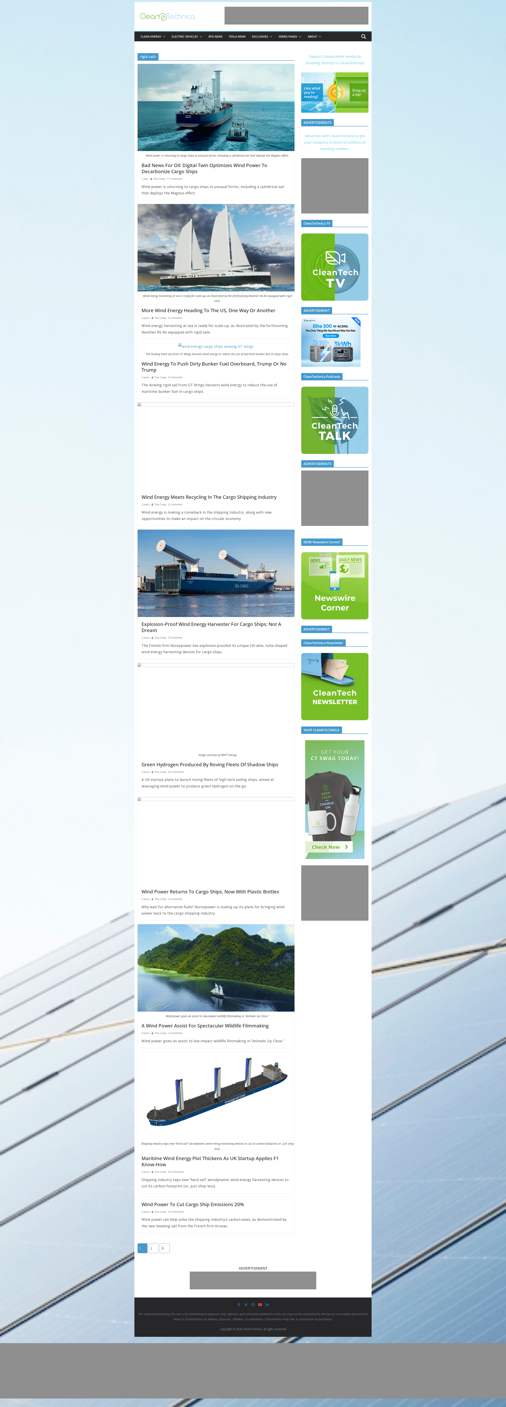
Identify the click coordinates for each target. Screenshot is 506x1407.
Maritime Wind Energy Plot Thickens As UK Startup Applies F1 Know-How (210, 1161)
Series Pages (288, 36)
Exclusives (260, 36)
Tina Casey (159, 178)
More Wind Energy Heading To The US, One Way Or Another (208, 310)
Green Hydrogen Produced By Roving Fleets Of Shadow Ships (210, 764)
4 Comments (175, 377)
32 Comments (176, 772)
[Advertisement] (296, 16)
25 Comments (176, 1172)
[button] (163, 36)
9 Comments (175, 637)
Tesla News (237, 36)
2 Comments (175, 504)
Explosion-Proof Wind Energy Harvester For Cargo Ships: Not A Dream (211, 627)
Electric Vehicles (185, 36)
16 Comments (176, 1211)
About (312, 36)
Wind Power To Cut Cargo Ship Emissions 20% (193, 1204)
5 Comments (175, 318)
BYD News (216, 36)
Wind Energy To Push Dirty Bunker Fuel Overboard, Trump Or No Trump (214, 366)
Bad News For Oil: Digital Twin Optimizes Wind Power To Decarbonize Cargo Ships (204, 168)
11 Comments (174, 178)
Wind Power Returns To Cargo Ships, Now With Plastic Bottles (210, 891)
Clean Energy (151, 36)
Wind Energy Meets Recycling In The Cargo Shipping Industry (209, 497)
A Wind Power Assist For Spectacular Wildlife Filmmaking (205, 1025)
